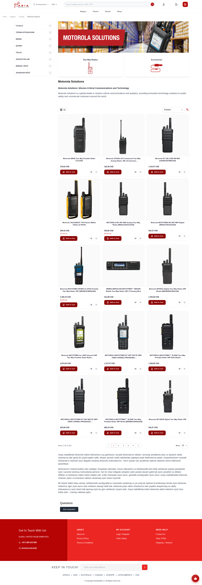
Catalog (21, 17)
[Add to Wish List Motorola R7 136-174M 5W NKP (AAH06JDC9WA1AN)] (179, 172)
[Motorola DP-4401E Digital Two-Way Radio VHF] (168, 396)
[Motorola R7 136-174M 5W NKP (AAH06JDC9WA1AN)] (168, 135)
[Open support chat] (195, 578)
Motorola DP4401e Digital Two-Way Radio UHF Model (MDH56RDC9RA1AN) (167, 290)
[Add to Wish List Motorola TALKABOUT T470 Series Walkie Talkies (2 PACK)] (91, 238)
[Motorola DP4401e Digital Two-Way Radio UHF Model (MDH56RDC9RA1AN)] (168, 266)
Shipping (159, 543)
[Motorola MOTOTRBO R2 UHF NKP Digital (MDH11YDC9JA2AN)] (168, 199)
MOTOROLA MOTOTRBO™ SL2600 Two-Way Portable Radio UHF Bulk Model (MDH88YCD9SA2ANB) (167, 356)
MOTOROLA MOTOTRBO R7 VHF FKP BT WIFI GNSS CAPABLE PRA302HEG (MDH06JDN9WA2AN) (123, 356)
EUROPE (110, 575)
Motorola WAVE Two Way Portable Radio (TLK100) (79, 160)
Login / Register (122, 534)
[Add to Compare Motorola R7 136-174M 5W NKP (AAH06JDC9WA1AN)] (184, 172)
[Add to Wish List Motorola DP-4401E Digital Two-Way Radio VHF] (179, 433)
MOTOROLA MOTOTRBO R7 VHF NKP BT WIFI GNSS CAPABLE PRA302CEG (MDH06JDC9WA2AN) (79, 420)
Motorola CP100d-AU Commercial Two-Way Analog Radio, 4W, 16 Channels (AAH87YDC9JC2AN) (123, 160)
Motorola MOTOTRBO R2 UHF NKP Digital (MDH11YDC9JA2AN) (167, 224)
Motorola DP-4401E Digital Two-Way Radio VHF (167, 419)
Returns (169, 543)
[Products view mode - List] (64, 109)
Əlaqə (119, 11)
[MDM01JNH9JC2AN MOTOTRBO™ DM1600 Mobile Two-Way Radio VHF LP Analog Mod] (123, 266)
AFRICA (66, 575)
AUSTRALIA (86, 575)
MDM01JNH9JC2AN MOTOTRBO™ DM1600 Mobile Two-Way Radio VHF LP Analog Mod (123, 290)
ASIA (75, 575)
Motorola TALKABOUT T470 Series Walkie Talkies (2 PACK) (79, 224)
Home (5, 17)
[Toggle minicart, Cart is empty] (185, 4)
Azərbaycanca (41, 4)
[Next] (138, 445)
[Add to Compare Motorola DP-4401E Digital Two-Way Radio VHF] (184, 433)
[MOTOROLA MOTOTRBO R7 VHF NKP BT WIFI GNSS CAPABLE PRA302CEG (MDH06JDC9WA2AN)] (79, 396)
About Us (81, 534)
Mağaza (83, 11)
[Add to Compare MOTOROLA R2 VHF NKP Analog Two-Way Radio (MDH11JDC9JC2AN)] (140, 238)
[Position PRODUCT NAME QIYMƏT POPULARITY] (174, 109)
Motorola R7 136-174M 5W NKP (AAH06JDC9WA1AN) (167, 160)
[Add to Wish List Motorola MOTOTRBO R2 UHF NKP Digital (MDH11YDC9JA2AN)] (179, 236)
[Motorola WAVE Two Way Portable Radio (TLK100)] (79, 135)
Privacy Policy (83, 538)
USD (53, 4)
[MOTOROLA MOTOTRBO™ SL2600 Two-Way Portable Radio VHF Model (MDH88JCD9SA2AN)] (123, 396)
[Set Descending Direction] (187, 109)
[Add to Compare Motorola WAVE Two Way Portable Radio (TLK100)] (96, 172)
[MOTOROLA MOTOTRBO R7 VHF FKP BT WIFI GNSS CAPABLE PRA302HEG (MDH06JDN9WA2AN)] (123, 332)
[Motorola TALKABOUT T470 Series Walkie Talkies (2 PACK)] (79, 199)
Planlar (95, 11)
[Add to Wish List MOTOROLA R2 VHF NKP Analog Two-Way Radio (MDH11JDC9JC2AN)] (135, 238)
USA (137, 575)
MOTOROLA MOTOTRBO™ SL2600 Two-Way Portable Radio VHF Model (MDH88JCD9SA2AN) (123, 420)
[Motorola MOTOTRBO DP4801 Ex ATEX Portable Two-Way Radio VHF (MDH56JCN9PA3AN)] (79, 266)
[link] (108, 445)
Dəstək (108, 11)
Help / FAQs (161, 538)
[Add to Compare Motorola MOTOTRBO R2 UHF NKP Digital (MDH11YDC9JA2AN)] (184, 236)
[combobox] (109, 4)
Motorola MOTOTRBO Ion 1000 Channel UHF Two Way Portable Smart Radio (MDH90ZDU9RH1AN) (79, 356)
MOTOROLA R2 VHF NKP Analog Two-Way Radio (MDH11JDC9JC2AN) (123, 224)
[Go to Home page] (21, 4)
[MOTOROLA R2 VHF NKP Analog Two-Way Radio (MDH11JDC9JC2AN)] (123, 199)
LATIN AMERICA (125, 575)
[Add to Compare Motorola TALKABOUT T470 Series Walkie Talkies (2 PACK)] (96, 238)
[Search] (152, 4)
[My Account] (163, 4)
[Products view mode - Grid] (61, 109)
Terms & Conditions (85, 543)
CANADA (99, 575)
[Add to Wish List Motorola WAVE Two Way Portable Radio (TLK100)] (91, 172)
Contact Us (160, 534)
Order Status (121, 538)
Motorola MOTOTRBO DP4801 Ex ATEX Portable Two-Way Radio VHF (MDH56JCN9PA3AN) (79, 290)
